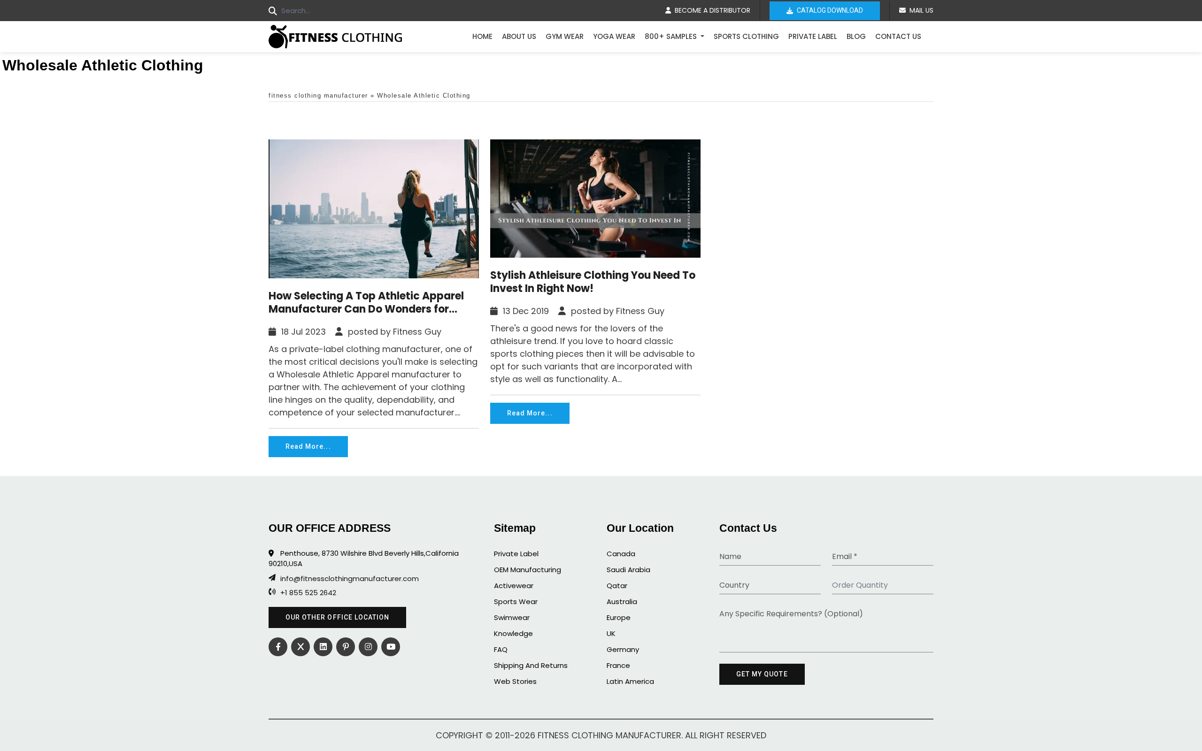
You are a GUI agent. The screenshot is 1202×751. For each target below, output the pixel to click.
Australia (622, 601)
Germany (623, 649)
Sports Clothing (746, 36)
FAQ (501, 649)
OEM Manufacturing (527, 570)
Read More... (308, 446)
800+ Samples (672, 36)
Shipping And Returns (531, 665)
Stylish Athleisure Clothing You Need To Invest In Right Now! (592, 282)
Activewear (513, 585)
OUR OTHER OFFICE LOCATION (337, 617)
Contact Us (898, 36)
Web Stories (515, 681)
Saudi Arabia (628, 570)
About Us (519, 36)
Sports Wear (516, 601)
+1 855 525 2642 (308, 593)
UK (611, 633)
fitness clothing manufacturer (318, 95)
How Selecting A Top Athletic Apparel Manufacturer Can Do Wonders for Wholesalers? (366, 303)
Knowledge (513, 633)
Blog (856, 36)
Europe (619, 617)
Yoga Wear (614, 36)
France (618, 665)
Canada (621, 554)
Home (482, 36)
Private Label (812, 36)
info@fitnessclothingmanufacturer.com (349, 578)
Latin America (630, 681)
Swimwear (512, 617)
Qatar (617, 585)
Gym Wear (565, 36)
